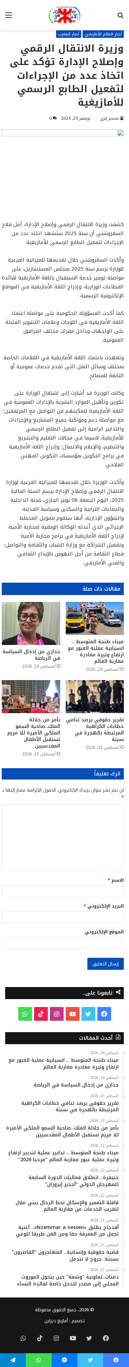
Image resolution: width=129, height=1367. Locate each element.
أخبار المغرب (68, 34)
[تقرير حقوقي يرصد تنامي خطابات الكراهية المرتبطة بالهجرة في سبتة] (95, 696)
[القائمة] (8, 17)
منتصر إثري (109, 118)
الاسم (116, 880)
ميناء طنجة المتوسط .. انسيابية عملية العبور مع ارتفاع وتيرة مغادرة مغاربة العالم (96, 651)
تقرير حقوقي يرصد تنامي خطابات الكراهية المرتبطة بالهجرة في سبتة (95, 729)
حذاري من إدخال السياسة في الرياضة (31, 655)
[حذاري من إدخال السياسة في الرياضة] (31, 623)
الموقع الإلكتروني (104, 932)
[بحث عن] (120, 17)
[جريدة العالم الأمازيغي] (64, 15)
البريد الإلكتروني (104, 906)
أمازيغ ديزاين (56, 1320)
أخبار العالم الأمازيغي (103, 34)
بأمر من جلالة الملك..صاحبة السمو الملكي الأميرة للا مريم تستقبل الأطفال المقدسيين (33, 733)
